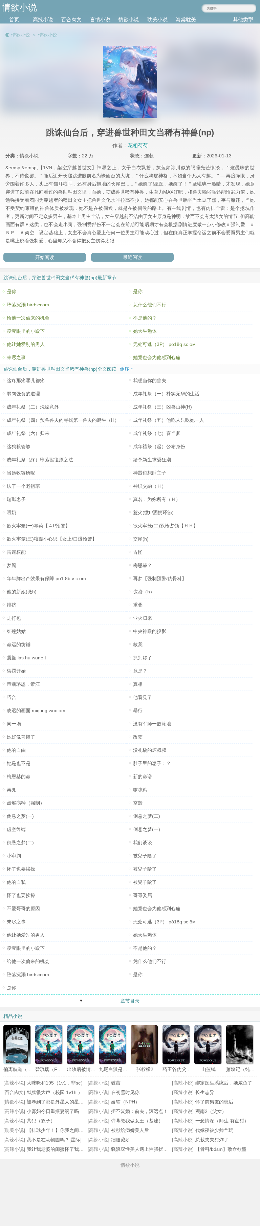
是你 (11, 291)
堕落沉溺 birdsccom (28, 304)
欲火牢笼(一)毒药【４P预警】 (38, 525)
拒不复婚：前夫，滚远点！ (139, 1111)
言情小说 (100, 19)
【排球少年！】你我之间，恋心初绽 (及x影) (73, 1130)
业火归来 (142, 618)
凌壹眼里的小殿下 (26, 331)
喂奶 (11, 512)
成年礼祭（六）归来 (28, 433)
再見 (11, 789)
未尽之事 (16, 357)
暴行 (138, 710)
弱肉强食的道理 (23, 393)
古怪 (138, 552)
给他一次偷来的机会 (28, 318)
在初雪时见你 (125, 1092)
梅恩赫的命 (18, 776)
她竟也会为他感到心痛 (156, 357)
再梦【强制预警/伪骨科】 (160, 578)
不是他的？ (145, 318)
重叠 (138, 605)
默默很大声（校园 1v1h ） (55, 1092)
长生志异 (204, 1092)
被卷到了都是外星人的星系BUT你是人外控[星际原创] (82, 1101)
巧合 (11, 697)
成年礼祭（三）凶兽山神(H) (162, 407)
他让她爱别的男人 (26, 344)
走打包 (14, 618)
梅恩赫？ (142, 565)
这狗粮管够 (18, 446)
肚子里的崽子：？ (152, 763)
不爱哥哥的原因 (23, 908)
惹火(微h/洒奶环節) (153, 512)
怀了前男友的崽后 (214, 1101)
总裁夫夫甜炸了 (212, 1139)
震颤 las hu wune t (26, 657)
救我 (138, 644)
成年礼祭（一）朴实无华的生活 (166, 393)
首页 (14, 19)
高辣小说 (43, 19)
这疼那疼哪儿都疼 (26, 380)
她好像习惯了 (21, 737)
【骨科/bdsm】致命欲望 (220, 1149)
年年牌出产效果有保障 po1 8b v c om (46, 578)
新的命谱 (142, 776)
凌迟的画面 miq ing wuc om (36, 710)
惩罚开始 (16, 671)
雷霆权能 (16, 552)
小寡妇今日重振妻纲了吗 (53, 1111)
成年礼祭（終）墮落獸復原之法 (40, 459)
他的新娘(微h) (22, 591)
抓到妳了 (142, 657)
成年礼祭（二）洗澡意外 (33, 407)
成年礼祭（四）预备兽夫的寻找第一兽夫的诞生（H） (63, 420)
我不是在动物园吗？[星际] (54, 1139)
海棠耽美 (186, 19)
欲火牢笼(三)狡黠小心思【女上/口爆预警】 (52, 539)
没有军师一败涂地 (152, 723)
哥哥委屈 (142, 895)
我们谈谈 (142, 842)
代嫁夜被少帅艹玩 (214, 1130)
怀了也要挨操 (21, 869)
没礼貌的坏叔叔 (149, 750)
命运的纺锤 (18, 644)
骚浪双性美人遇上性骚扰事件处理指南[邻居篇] (160, 1149)
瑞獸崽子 (16, 499)
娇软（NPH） (125, 1101)
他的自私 (16, 882)
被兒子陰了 (145, 855)
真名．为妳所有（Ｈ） (156, 499)
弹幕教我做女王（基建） (137, 1120)
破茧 (116, 1083)
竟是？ (140, 671)
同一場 (14, 723)
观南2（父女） (210, 1111)
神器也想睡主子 (149, 473)
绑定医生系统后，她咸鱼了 (223, 1083)
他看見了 (142, 697)
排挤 (11, 605)
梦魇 (11, 565)
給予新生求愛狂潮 (152, 459)
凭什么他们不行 (149, 304)
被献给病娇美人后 (130, 1130)
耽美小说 (157, 19)
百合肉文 (71, 19)
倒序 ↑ (126, 369)
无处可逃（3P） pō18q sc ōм (164, 344)
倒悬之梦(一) (20, 816)
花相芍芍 (138, 145)
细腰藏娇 (120, 1139)
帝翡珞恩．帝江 (23, 684)
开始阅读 (44, 257)
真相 (138, 684)
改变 (138, 737)
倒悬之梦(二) (146, 816)
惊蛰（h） (144, 591)
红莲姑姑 (16, 631)
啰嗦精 (140, 789)
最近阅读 (132, 257)
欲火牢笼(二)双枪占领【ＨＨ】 (165, 525)
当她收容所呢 (21, 473)
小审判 (14, 855)
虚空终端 (16, 829)
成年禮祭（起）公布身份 (159, 446)
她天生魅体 (145, 331)
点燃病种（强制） (26, 803)
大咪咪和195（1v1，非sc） (56, 1083)
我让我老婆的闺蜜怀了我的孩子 (60, 1149)
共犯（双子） (41, 1120)
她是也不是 (18, 763)
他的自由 (16, 750)
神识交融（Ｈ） (149, 486)
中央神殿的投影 (149, 631)
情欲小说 (128, 19)
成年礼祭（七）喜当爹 (156, 433)
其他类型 (243, 19)
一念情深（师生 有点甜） (222, 1120)
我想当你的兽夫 (149, 380)
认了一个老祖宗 (23, 486)
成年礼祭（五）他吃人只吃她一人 (168, 420)
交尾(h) (141, 539)
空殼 (138, 803)
